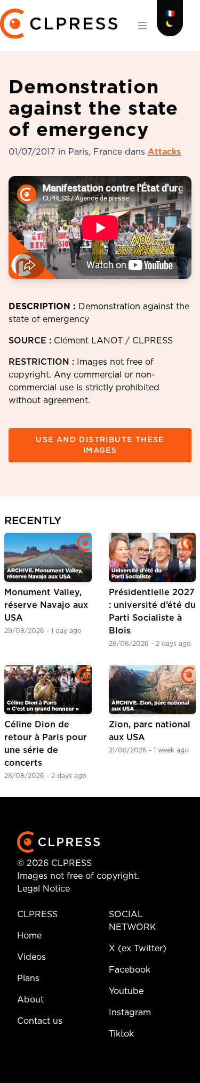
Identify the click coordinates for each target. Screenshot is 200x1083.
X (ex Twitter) (137, 948)
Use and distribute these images (100, 445)
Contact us (39, 1021)
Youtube (126, 991)
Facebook (129, 970)
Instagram (130, 1012)
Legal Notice (43, 889)
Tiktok (121, 1034)
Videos (31, 957)
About (30, 1000)
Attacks (164, 152)
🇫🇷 (169, 14)
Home (29, 936)
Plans (28, 978)
